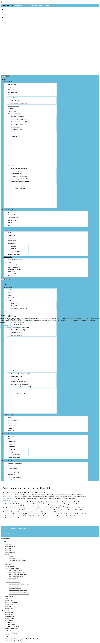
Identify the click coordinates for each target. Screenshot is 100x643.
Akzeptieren (3, 325)
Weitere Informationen (6, 327)
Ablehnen (9, 325)
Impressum (16, 327)
